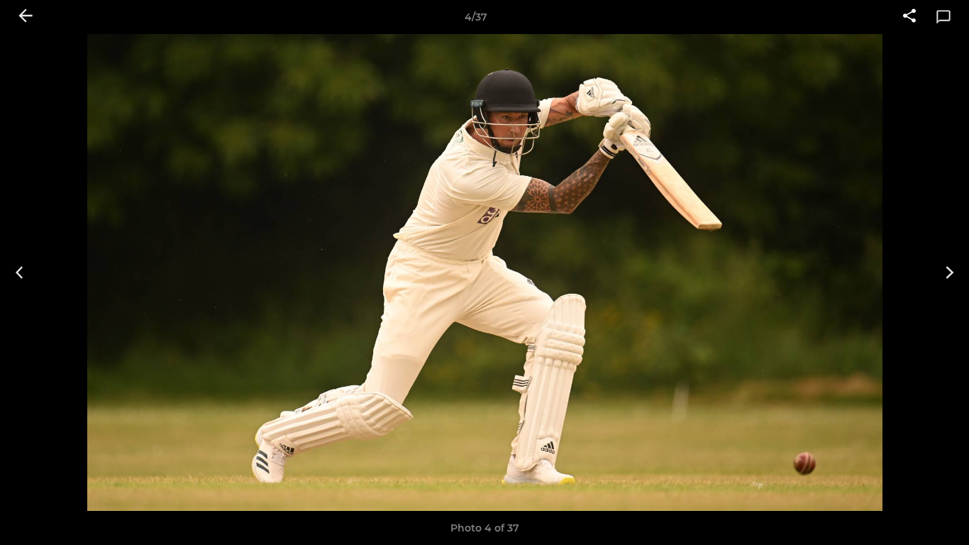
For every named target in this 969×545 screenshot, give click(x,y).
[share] (909, 17)
